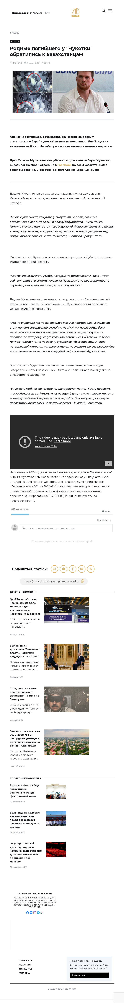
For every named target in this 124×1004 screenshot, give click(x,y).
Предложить (78, 975)
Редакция (24, 964)
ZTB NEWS (17, 63)
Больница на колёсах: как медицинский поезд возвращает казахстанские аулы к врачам (25, 820)
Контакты (25, 969)
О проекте (25, 960)
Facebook (64, 165)
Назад (16, 32)
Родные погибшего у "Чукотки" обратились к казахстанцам (51, 51)
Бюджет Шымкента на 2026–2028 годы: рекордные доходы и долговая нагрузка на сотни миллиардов (25, 738)
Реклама (24, 973)
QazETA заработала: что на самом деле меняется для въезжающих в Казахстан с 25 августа (25, 606)
